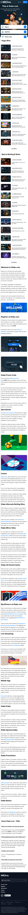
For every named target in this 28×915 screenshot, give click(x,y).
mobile (4, 696)
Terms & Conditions (9, 902)
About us (2, 902)
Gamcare (5, 912)
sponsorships (9, 739)
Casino (2, 890)
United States (6, 880)
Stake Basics (12, 812)
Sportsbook (4, 888)
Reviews (3, 892)
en (20, 2)
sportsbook (8, 412)
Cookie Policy (3, 903)
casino (4, 476)
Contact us (10, 903)
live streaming (15, 645)
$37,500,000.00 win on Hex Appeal (14, 614)
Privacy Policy (17, 902)
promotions (5, 782)
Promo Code (4, 884)
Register (3, 886)
